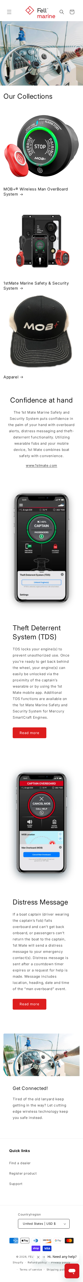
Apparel (10, 377)
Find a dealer (20, 1163)
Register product (23, 1173)
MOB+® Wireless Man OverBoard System (35, 191)
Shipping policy (57, 1269)
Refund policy (37, 1262)
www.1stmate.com (41, 465)
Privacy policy (60, 1262)
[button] (9, 12)
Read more (29, 733)
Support (15, 1184)
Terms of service (31, 1269)
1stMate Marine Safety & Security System (36, 286)
